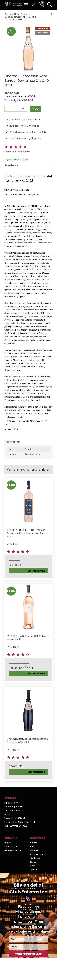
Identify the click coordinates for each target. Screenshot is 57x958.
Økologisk (35, 858)
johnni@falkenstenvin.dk (23, 822)
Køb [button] (36, 109)
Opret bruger (10, 846)
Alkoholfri (34, 850)
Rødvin (33, 842)
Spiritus (33, 869)
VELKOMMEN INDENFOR (28, 954)
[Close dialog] (53, 876)
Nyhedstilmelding (13, 850)
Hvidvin (33, 846)
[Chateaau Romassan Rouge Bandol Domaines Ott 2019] (29, 711)
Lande (33, 862)
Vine (32, 865)
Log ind (7, 842)
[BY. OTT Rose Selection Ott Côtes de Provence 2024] (29, 608)
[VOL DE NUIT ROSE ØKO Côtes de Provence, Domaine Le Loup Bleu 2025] (29, 502)
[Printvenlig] (51, 14)
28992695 (20, 818)
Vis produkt (36, 571)
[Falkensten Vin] (13, 4)
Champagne (36, 854)
